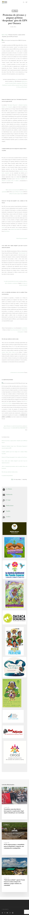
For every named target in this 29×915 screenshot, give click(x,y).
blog (6, 34)
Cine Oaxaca (6, 231)
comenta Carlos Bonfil (15, 229)
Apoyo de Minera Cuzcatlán (17, 191)
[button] (26, 2)
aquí (16, 79)
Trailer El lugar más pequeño (21, 238)
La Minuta (15, 11)
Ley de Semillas (24, 328)
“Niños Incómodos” (22, 253)
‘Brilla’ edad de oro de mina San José (13, 189)
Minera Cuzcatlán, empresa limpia (16, 193)
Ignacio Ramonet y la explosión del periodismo (13, 426)
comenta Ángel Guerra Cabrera (8, 352)
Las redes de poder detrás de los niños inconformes (13, 281)
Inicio (3, 34)
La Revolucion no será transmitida (17, 372)
